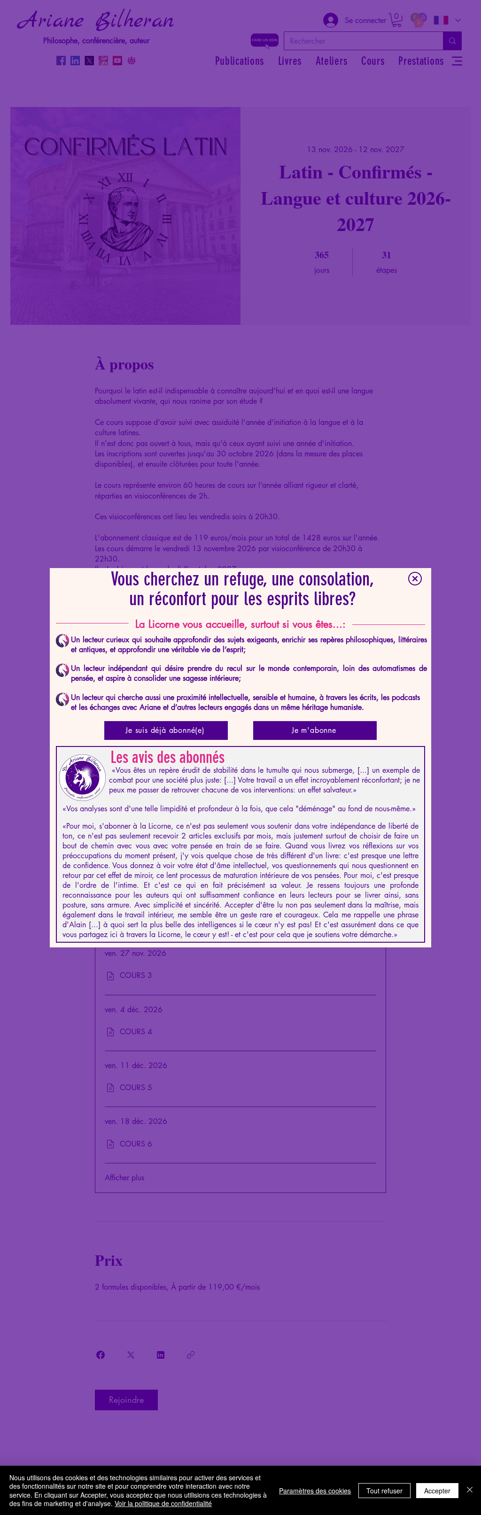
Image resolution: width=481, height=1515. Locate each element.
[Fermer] (469, 1490)
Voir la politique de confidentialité (163, 1503)
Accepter (437, 1490)
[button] (415, 578)
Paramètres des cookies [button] (315, 1490)
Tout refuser (384, 1490)
